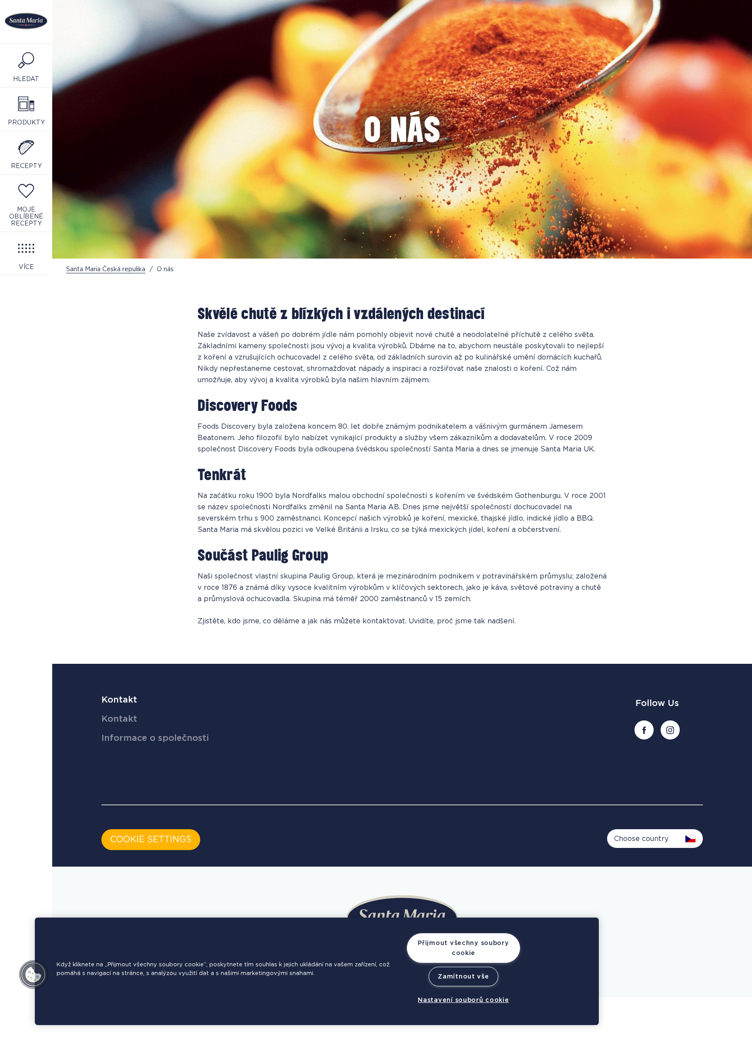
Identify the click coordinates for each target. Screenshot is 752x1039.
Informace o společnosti (155, 738)
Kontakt (119, 700)
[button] (33, 975)
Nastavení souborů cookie (463, 1000)
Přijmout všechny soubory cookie (463, 948)
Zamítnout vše (463, 976)
